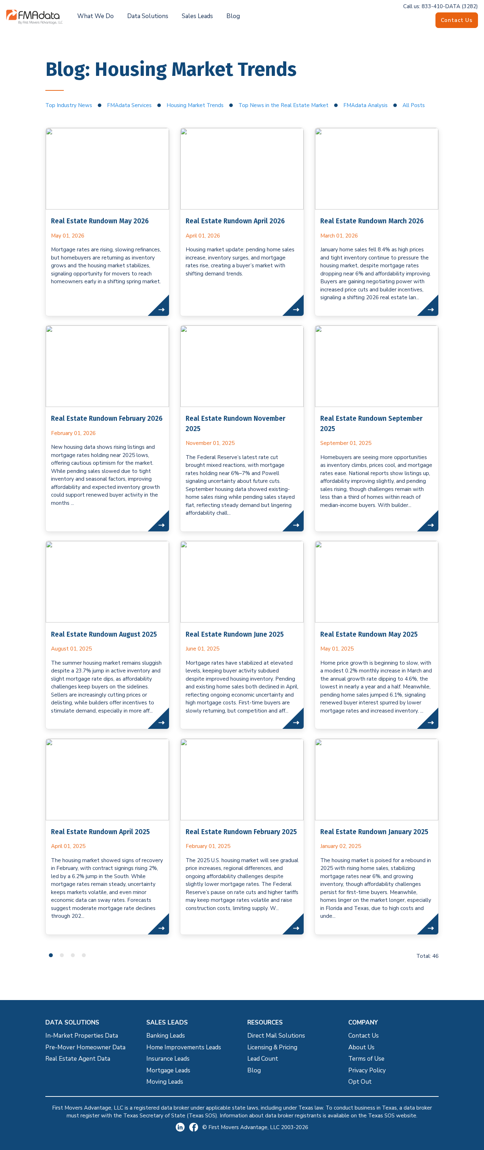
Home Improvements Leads (183, 1047)
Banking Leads (165, 1036)
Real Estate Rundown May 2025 (369, 634)
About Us (361, 1047)
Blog (233, 16)
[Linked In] (182, 1127)
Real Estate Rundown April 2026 (235, 221)
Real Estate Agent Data (77, 1059)
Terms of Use (366, 1059)
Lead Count (262, 1059)
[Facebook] (196, 1127)
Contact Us (457, 20)
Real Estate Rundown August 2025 (104, 634)
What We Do (95, 16)
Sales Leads (197, 16)
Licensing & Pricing (272, 1047)
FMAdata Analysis (365, 105)
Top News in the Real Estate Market (283, 105)
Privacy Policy (367, 1070)
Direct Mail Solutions (276, 1036)
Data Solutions (147, 16)
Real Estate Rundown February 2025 (241, 832)
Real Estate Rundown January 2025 (374, 832)
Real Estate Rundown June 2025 (235, 634)
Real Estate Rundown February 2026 (107, 418)
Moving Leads (164, 1082)
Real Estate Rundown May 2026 (100, 221)
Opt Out (360, 1082)
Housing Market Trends (195, 105)
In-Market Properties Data (81, 1036)
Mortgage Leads (168, 1070)
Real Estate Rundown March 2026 (372, 221)
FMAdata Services (129, 105)
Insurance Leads (168, 1059)
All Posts (414, 105)
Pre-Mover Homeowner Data (85, 1047)
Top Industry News (68, 105)
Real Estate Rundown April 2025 (100, 832)
